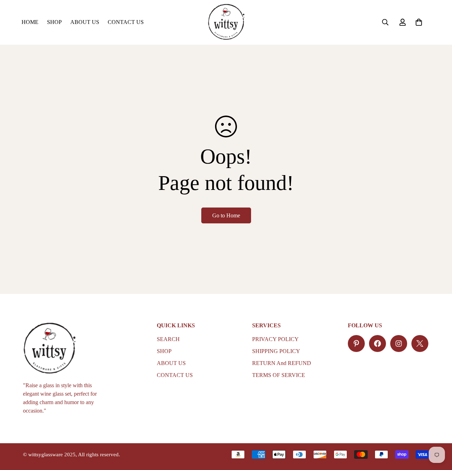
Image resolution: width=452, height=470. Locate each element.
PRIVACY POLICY (275, 339)
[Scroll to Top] (438, 431)
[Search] (385, 22)
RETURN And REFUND (281, 363)
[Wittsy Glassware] (226, 22)
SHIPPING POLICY (276, 351)
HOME (30, 22)
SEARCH (168, 339)
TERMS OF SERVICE (278, 375)
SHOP (54, 22)
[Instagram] (398, 343)
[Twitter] (419, 343)
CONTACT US (126, 22)
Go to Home (226, 215)
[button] (419, 22)
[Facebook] (377, 343)
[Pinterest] (356, 343)
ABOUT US (84, 22)
